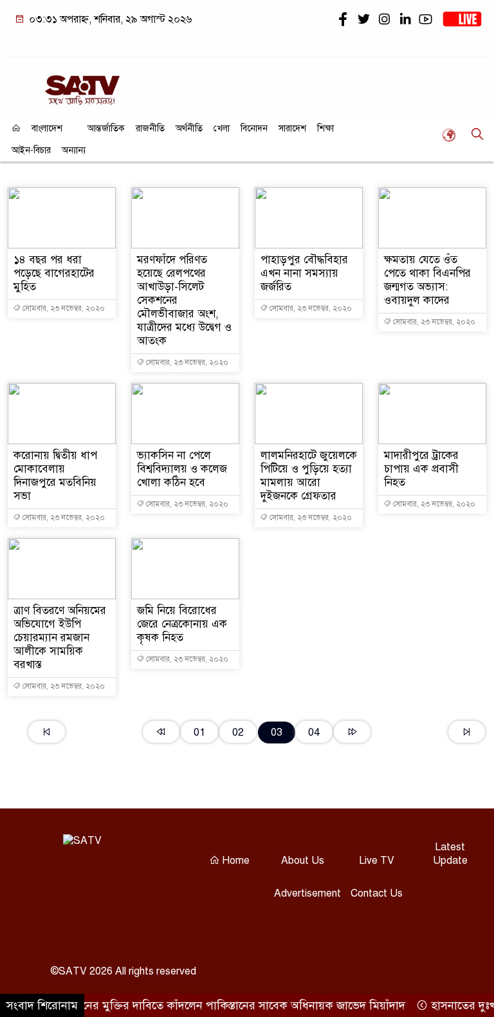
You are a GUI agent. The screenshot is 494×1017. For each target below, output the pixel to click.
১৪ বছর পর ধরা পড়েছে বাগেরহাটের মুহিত (54, 273)
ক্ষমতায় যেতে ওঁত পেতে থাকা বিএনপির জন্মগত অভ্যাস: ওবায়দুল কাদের (427, 280)
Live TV (376, 860)
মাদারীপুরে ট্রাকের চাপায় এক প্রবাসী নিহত (421, 469)
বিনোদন (254, 128)
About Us (302, 860)
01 (199, 732)
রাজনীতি (150, 128)
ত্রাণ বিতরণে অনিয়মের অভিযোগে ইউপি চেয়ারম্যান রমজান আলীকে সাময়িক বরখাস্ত (60, 637)
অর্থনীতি (189, 128)
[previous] (161, 732)
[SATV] (82, 85)
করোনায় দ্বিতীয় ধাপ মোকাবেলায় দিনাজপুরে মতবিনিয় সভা (55, 476)
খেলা (222, 128)
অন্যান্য (74, 150)
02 (238, 732)
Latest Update (450, 854)
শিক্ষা (325, 128)
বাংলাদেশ (47, 128)
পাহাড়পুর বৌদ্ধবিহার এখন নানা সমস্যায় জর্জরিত (304, 273)
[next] (352, 732)
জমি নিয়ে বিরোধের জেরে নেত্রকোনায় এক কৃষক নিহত (182, 624)
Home (234, 860)
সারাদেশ (292, 128)
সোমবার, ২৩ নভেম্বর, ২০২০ (63, 308)
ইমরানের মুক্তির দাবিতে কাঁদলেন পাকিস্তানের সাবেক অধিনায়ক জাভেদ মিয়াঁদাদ (224, 1005)
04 (314, 732)
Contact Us (377, 893)
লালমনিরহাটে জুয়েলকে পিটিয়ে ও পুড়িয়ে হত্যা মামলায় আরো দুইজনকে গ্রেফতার (309, 476)
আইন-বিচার (31, 150)
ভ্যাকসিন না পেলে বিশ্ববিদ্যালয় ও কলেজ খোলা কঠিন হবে (182, 469)
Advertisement (307, 893)
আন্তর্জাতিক (106, 128)
